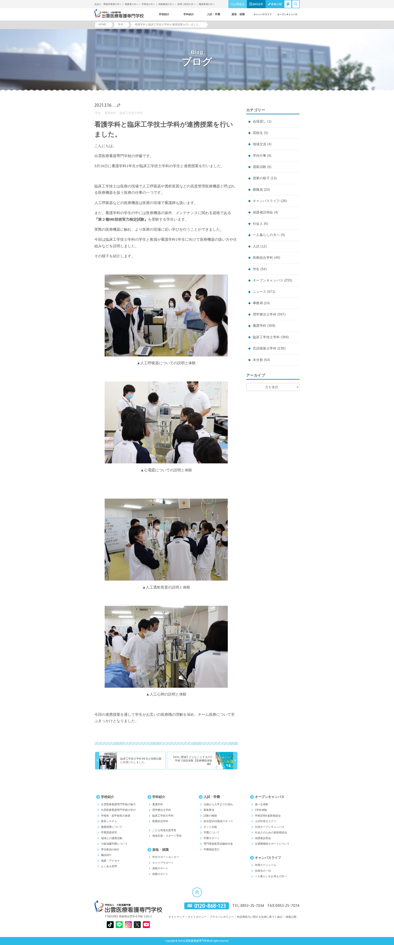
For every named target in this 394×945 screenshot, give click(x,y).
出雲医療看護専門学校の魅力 (118, 804)
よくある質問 (109, 866)
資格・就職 (160, 849)
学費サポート (212, 838)
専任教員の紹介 (110, 849)
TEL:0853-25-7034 (248, 905)
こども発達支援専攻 (164, 830)
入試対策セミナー (265, 821)
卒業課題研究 (109, 832)
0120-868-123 (210, 906)
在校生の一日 (263, 870)
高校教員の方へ (166, 4)
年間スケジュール (265, 865)
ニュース (259, 291)
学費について (212, 832)
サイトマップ (176, 916)
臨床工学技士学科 (131, 113)
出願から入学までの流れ (218, 804)
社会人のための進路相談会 (271, 832)
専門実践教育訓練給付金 (218, 843)
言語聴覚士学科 (264, 348)
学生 (98, 113)
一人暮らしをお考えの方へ (271, 876)
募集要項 (209, 809)
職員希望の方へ (207, 4)
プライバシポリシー (222, 916)
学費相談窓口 (212, 849)
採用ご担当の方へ (187, 4)
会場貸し (259, 121)
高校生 (258, 133)
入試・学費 (212, 797)
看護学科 (110, 113)
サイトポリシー (197, 916)
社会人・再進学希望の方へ (107, 4)
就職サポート (160, 874)
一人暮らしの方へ (266, 235)
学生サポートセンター (165, 857)
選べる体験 (261, 804)
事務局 (258, 303)
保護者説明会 (263, 212)
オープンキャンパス (268, 280)
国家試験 (259, 167)
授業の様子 (261, 178)
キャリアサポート (163, 862)
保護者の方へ (131, 4)
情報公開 (276, 4)
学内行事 (259, 155)
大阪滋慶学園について (114, 843)
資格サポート (160, 868)
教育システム (109, 821)
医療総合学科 (263, 257)
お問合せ (239, 4)
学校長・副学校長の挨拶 (115, 815)
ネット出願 (210, 826)
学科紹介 (158, 797)
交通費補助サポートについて (272, 843)
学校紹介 (107, 797)
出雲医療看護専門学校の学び (118, 809)
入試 (256, 246)
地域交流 (259, 144)
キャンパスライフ (266, 201)
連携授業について (111, 826)
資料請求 (257, 4)
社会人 (258, 223)
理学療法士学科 (264, 314)
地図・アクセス (110, 860)
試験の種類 (210, 815)
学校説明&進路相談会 (268, 815)
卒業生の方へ (148, 4)
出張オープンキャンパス (269, 826)
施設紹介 (106, 855)
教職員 (258, 189)
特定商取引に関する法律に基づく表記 (259, 916)
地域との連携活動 (111, 838)
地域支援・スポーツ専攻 (167, 835)
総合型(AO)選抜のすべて (218, 821)
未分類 (258, 360)
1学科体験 (261, 809)
